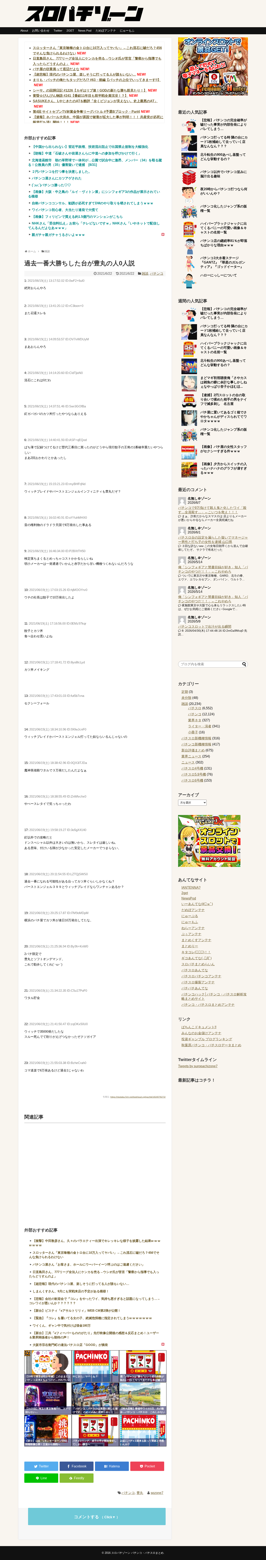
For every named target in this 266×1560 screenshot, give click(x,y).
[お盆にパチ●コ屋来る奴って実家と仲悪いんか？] (142, 1430)
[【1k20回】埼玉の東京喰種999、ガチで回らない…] (48, 1398)
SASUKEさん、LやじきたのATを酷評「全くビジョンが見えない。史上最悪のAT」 (95, 101)
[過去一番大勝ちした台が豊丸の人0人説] (112, 1466)
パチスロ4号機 (192, 768)
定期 (184, 692)
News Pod (84, 30)
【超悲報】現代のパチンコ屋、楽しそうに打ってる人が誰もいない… (84, 74)
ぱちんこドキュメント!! (198, 1027)
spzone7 (157, 1493)
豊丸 (140, 1493)
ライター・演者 (199, 726)
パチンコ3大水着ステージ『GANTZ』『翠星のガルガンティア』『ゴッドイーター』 (222, 262)
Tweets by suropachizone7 (198, 1066)
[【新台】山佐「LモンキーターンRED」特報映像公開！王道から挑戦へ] (48, 1430)
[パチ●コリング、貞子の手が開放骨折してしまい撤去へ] (95, 1430)
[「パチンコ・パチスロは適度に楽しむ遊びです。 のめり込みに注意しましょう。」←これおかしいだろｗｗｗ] (95, 1398)
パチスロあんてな (194, 970)
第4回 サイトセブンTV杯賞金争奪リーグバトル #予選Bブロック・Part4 (86, 111)
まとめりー (189, 946)
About (24, 30)
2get (184, 893)
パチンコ (156, 273)
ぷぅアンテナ (191, 934)
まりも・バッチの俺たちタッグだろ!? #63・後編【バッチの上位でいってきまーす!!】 (97, 80)
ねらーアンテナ (193, 928)
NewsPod (188, 898)
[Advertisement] (95, 1169)
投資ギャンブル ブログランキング (206, 1039)
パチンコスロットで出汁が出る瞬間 (204, 626)
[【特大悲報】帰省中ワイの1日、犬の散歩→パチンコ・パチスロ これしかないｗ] (142, 1398)
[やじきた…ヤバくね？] (95, 1366)
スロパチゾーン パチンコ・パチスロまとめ (137, 1552)
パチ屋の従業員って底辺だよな (56, 69)
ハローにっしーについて (218, 275)
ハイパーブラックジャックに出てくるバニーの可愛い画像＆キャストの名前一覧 (223, 228)
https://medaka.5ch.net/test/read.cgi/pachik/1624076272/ (138, 1097)
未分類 (186, 698)
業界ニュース (191, 756)
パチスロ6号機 (192, 780)
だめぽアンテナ (106, 30)
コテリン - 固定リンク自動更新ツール (27, 1353)
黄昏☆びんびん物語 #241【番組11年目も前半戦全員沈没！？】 (80, 95)
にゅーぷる (189, 916)
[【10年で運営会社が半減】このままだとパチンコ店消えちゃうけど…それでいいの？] (48, 1366)
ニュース (188, 762)
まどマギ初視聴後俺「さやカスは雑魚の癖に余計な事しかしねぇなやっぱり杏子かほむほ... (223, 382)
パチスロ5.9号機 (193, 774)
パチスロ (194, 708)
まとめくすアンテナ (196, 940)
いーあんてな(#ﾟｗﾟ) (197, 904)
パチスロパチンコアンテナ (201, 976)
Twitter (58, 30)
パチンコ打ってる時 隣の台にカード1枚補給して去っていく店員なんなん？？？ (224, 142)
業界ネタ (194, 720)
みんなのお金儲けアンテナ (201, 1033)
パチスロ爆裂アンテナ (198, 982)
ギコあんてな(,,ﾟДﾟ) (196, 958)
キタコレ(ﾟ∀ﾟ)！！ (196, 952)
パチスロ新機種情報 (196, 738)
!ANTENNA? (191, 887)
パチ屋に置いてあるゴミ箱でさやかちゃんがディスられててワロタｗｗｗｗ (223, 417)
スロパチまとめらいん (198, 964)
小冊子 (193, 732)
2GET (70, 30)
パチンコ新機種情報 (196, 744)
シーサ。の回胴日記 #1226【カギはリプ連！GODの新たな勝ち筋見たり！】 (90, 90)
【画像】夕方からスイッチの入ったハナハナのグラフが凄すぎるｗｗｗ (223, 468)
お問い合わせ (40, 30)
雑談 (145, 273)
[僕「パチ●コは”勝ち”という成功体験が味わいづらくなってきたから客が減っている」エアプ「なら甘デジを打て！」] (142, 1366)
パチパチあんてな (194, 988)
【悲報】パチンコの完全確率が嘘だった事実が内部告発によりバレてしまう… (223, 124)
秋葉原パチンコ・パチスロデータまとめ (211, 1045)
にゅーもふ (127, 30)
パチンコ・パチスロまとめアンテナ (208, 1004)
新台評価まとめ (193, 750)
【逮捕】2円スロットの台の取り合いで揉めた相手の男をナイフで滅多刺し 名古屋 (223, 399)
